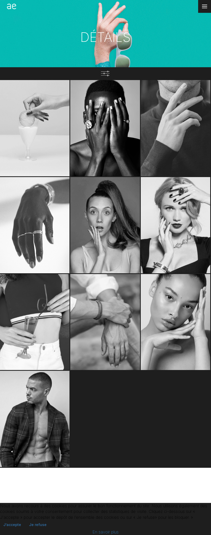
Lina (35, 162)
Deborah (35, 259)
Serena (175, 356)
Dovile (175, 259)
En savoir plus (105, 531)
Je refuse (38, 524)
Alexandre (175, 162)
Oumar (105, 162)
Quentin (105, 356)
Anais (105, 259)
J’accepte (12, 524)
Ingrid (34, 356)
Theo (34, 453)
